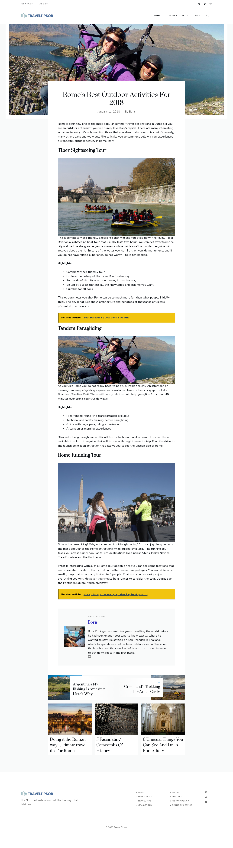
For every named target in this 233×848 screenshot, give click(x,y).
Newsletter (145, 805)
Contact (27, 4)
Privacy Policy (180, 801)
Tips (197, 15)
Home (157, 15)
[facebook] (211, 4)
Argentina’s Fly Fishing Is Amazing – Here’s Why (90, 689)
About (43, 4)
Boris (132, 111)
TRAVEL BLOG (145, 797)
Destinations (176, 15)
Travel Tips (145, 801)
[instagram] (199, 4)
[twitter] (205, 4)
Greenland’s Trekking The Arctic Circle (142, 689)
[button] (207, 15)
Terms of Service (182, 805)
